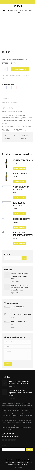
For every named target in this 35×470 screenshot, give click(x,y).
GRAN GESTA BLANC (23, 160)
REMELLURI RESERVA (19, 204)
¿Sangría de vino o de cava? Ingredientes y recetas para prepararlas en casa (19, 287)
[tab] (17, 97)
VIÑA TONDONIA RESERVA (21, 188)
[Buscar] (24, 258)
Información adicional (9, 103)
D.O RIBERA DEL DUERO (15, 75)
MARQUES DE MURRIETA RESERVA (23, 233)
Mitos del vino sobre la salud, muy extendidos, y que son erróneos (20, 276)
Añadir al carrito (20, 69)
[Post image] (7, 275)
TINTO (23, 75)
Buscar (7, 254)
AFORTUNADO (20, 173)
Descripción (6, 98)
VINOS (27, 75)
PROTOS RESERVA (21, 219)
